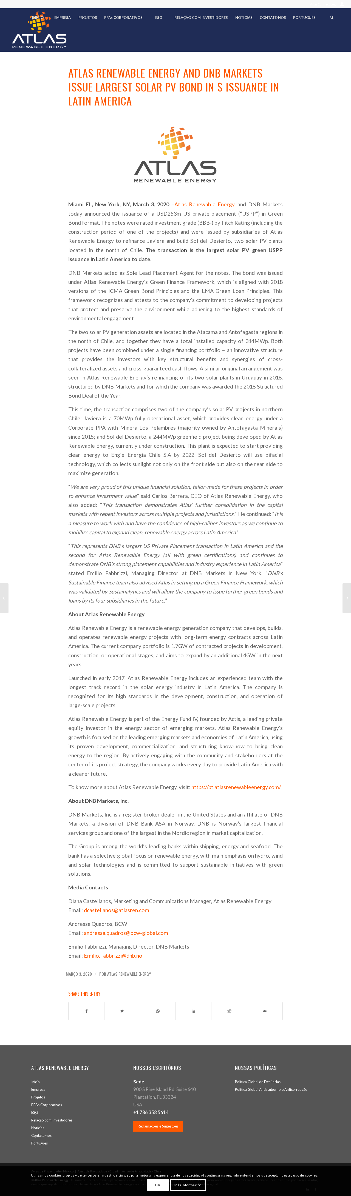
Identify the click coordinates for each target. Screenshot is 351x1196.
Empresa (38, 1089)
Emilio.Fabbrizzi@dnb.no (113, 955)
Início (35, 1082)
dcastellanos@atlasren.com (116, 910)
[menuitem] (325, 4)
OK (157, 1185)
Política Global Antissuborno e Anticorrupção (271, 1089)
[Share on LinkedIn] (193, 1011)
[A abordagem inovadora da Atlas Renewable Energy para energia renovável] (4, 598)
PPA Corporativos (46, 1105)
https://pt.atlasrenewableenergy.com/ (236, 787)
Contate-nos (41, 1135)
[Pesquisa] (331, 19)
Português (39, 1143)
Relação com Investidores (51, 1120)
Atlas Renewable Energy (204, 204)
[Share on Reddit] (229, 1011)
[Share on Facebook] (86, 1011)
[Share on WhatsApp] (158, 1011)
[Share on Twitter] (122, 1011)
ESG (34, 1112)
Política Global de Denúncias (258, 1082)
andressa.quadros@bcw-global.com (126, 933)
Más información (188, 1185)
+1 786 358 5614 (151, 1112)
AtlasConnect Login (324, 4)
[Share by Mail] (264, 1011)
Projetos (38, 1097)
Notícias (37, 1128)
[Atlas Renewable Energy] (175, 155)
